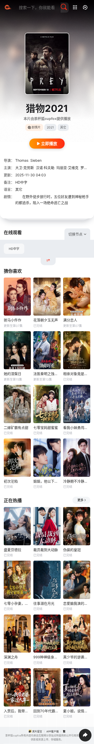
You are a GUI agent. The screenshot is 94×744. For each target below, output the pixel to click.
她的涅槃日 (12, 373)
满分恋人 (70, 320)
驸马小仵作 (12, 320)
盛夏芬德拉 (12, 550)
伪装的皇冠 (72, 550)
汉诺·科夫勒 (45, 167)
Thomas (21, 160)
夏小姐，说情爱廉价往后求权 (76, 711)
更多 (80, 500)
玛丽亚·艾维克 (67, 167)
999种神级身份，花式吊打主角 (46, 657)
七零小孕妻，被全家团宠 (17, 603)
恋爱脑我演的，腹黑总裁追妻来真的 (76, 603)
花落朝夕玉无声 (45, 320)
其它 (18, 189)
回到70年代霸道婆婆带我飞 (46, 711)
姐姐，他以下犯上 (46, 481)
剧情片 (36, 127)
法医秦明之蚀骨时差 (46, 373)
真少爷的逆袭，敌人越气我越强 (76, 657)
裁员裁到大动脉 (45, 550)
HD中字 (14, 249)
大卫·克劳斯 (24, 167)
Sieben (36, 160)
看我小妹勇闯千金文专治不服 (76, 427)
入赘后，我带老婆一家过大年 (17, 711)
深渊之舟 (11, 657)
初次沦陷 (11, 481)
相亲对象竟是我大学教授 (76, 373)
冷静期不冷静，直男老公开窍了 (76, 481)
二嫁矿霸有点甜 (16, 427)
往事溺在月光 (43, 603)
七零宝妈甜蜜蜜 (45, 427)
